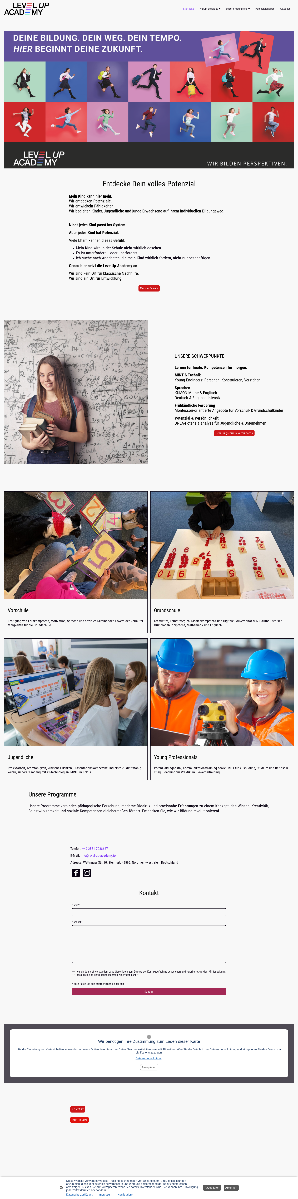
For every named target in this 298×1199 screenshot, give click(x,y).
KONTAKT (78, 1109)
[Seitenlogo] (26, 9)
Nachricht (77, 922)
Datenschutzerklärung (149, 1058)
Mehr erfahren (149, 288)
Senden (149, 991)
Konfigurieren (126, 1194)
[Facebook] (76, 873)
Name (76, 905)
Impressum (105, 1194)
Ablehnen (231, 1187)
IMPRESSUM (79, 1120)
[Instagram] (87, 873)
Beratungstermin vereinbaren (234, 433)
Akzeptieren (149, 1067)
